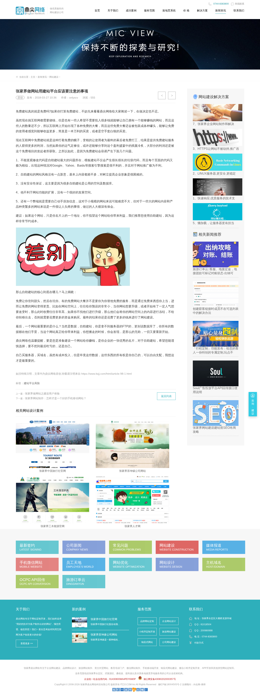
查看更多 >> (27, 643)
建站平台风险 (32, 383)
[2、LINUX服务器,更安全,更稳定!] (217, 162)
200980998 (207, 630)
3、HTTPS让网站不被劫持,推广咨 (215, 148)
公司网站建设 (169, 642)
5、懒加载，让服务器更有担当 (213, 223)
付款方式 (198, 642)
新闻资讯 (220, 10)
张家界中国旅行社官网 (104, 619)
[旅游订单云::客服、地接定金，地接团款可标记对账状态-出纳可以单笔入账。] (215, 254)
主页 (33, 77)
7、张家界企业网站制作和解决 (213, 124)
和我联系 (239, 3)
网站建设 (53, 77)
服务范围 (144, 609)
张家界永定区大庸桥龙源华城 (216, 618)
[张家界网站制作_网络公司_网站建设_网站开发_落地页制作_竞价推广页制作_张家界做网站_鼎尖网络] (30, 10)
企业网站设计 (169, 621)
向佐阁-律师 (199, 684)
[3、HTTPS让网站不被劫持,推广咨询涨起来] (217, 137)
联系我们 (196, 609)
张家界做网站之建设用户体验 (42, 393)
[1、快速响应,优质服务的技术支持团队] (217, 187)
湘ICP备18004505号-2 (169, 684)
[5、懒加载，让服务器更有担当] (217, 211)
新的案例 (79, 609)
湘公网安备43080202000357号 (160, 679)
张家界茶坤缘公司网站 (104, 634)
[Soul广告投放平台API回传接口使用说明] (215, 373)
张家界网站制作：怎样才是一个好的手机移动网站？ (55, 398)
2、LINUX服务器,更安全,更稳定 (214, 173)
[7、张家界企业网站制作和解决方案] (217, 112)
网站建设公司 (57, 12)
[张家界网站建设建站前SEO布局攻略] (215, 413)
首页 (97, 10)
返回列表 (166, 396)
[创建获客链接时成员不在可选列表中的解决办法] (215, 294)
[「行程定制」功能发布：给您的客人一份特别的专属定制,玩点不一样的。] (215, 334)
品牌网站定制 (147, 621)
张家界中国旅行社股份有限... (105, 624)
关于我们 (23, 609)
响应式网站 (147, 642)
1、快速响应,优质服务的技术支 (214, 198)
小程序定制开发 (147, 631)
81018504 (206, 624)
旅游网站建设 (169, 631)
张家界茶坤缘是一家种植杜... (105, 639)
